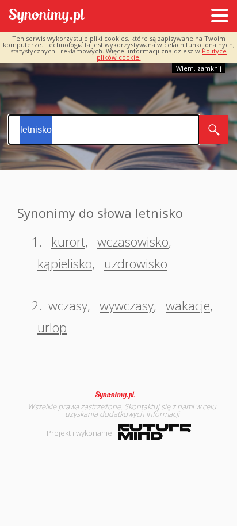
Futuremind (154, 432)
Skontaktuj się (147, 406)
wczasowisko (133, 241)
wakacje (188, 305)
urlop (52, 327)
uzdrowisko (135, 263)
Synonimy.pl (47, 16)
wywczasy (127, 305)
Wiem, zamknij (198, 68)
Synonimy (118, 395)
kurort (68, 241)
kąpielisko (64, 263)
